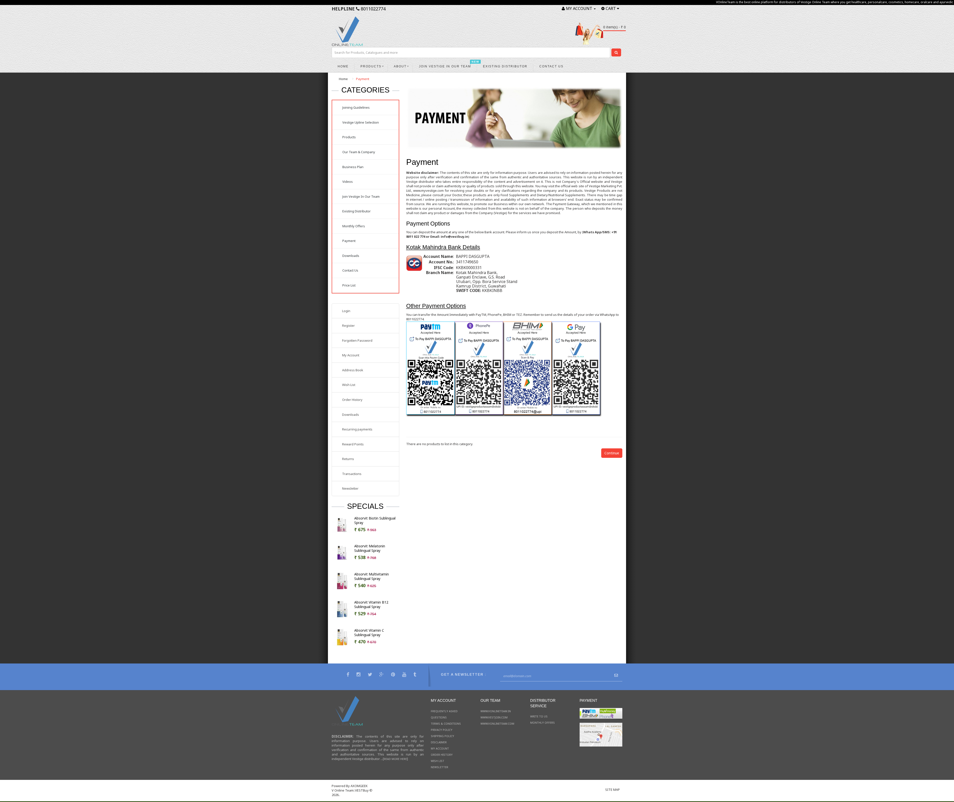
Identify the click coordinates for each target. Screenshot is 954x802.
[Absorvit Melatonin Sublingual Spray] (342, 552)
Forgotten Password (357, 340)
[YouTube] (404, 675)
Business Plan (352, 167)
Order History (352, 399)
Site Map (612, 789)
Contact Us (350, 270)
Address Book (352, 370)
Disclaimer (439, 742)
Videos (347, 181)
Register (348, 325)
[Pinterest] (393, 675)
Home (343, 79)
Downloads (350, 255)
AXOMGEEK (359, 786)
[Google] (382, 675)
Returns (348, 459)
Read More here (395, 759)
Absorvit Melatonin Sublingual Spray (369, 548)
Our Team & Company (358, 152)
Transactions (351, 474)
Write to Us (539, 716)
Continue (611, 453)
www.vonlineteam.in (495, 711)
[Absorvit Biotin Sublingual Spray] (342, 524)
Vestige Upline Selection (360, 122)
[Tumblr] (415, 675)
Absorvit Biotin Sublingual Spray (375, 520)
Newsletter (350, 488)
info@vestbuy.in (454, 236)
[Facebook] (348, 675)
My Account (350, 355)
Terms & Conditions (446, 723)
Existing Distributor (356, 211)
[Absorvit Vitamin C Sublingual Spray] (342, 637)
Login (346, 311)
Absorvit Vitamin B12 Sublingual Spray (371, 604)
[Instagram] (359, 675)
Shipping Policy (442, 736)
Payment (362, 79)
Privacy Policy (441, 730)
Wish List (348, 384)
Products (349, 137)
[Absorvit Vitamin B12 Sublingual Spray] (342, 609)
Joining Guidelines (356, 107)
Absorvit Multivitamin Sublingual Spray (371, 576)
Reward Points (353, 444)
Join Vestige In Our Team (361, 196)
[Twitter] (370, 675)
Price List (349, 285)
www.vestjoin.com (494, 717)
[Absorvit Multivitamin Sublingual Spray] (342, 580)
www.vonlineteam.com (497, 723)
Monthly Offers (353, 226)
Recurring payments (357, 429)
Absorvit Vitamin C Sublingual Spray (369, 632)
